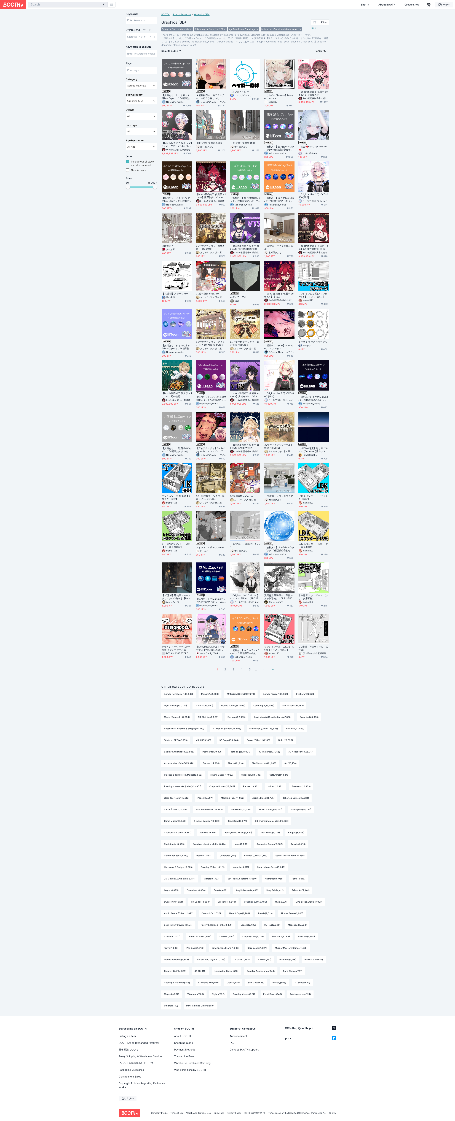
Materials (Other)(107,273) (241, 694)
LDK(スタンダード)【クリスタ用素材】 (313, 497)
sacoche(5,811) (241, 867)
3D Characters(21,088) (264, 763)
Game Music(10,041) (175, 821)
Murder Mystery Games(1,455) (291, 948)
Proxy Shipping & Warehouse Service (140, 1056)
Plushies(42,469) (295, 728)
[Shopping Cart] (428, 4)
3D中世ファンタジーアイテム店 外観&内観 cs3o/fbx (210, 343)
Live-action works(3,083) (309, 901)
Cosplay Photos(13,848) (222, 786)
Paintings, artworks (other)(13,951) (182, 786)
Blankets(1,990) (306, 936)
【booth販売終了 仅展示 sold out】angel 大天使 (245, 446)
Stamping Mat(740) (208, 982)
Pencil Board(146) (272, 994)
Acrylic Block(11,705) (263, 798)
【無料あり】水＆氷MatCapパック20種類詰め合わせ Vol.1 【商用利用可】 (279, 549)
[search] (104, 4)
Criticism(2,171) (172, 936)
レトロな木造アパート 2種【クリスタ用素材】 (176, 545)
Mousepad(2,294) (297, 925)
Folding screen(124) (300, 994)
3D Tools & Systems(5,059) (242, 878)
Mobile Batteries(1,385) (176, 959)
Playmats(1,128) (287, 959)
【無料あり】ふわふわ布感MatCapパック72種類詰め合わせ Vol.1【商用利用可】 (211, 398)
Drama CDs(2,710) (211, 913)
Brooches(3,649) (227, 901)
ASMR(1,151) (264, 959)
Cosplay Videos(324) (244, 994)
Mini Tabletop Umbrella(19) (200, 1005)
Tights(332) (218, 994)
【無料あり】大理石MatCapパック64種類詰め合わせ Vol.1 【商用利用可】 (177, 450)
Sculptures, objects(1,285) (211, 959)
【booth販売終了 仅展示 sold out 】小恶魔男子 (313, 93)
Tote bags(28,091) (240, 751)
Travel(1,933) (171, 948)
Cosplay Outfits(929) (175, 971)
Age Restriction (135, 140)
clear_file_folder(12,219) (176, 798)
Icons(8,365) (241, 844)
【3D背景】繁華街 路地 (242, 143)
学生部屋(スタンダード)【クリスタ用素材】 (313, 597)
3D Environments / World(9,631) (272, 821)
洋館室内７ (167, 245)
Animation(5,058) (274, 878)
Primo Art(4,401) (301, 890)
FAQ (232, 1042)
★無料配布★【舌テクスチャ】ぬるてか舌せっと (210, 97)
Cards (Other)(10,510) (176, 809)
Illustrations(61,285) (293, 705)
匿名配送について (129, 1049)
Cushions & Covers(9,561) (177, 832)
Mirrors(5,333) (212, 878)
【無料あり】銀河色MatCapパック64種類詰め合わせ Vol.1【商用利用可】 (279, 148)
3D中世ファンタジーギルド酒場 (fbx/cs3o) (278, 446)
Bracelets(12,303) (301, 786)
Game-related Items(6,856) (290, 855)
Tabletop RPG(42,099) (176, 740)
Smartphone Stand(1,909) (225, 948)
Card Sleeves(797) (293, 971)
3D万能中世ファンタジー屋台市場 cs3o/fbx (244, 343)
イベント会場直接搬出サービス (136, 1063)
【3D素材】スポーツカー (175, 293)
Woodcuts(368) (195, 994)
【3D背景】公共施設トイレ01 (245, 545)
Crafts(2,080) (227, 936)
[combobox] (68, 4)
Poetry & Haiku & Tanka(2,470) (216, 925)
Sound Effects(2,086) (200, 936)
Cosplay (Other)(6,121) (213, 867)
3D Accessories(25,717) (301, 751)
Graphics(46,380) (309, 717)
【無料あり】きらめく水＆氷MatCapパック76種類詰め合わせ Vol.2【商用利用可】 (177, 347)
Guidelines (219, 1113)
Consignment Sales (130, 1076)
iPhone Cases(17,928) (221, 774)
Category (131, 79)
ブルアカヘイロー (239, 91)
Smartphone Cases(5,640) (271, 867)
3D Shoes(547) (302, 982)
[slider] (128, 187)
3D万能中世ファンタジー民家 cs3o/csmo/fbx (210, 497)
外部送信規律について (255, 1113)
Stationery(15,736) (251, 774)
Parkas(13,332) (251, 786)
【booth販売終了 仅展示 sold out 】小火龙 (279, 295)
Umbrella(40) (171, 1005)
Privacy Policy (234, 1113)
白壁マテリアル (238, 297)
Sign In (365, 4)
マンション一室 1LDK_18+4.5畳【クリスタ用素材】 (279, 648)
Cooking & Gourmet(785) (177, 982)
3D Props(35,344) (229, 740)
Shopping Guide (183, 1042)
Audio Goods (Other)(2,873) (178, 913)
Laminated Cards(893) (227, 971)
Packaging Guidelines (131, 1069)
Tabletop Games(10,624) (296, 798)
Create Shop (412, 4)
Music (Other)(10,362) (270, 809)
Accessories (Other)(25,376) (179, 763)
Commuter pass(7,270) (176, 855)
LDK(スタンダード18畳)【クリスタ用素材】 (313, 545)
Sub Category (134, 94)
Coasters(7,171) (228, 855)
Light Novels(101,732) (175, 705)
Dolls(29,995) (285, 740)
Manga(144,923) (210, 694)
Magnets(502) (171, 994)
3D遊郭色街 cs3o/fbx (207, 293)
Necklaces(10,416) (241, 809)
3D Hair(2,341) (272, 925)
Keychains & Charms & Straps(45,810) (184, 728)
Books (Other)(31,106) (258, 740)
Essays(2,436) (248, 925)
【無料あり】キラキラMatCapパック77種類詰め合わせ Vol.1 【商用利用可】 (245, 652)
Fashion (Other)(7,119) (255, 855)
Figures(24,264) (211, 763)
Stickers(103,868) (305, 694)
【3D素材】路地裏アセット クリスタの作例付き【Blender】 (177, 597)
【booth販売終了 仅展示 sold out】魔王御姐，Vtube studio (211, 196)
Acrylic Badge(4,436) (246, 890)
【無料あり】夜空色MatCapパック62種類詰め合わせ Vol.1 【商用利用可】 (279, 199)
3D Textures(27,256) (269, 751)
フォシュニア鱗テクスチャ (210, 547)
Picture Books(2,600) (292, 913)
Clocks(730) (233, 982)
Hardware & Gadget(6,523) (178, 867)
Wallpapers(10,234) (300, 809)
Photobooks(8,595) (174, 844)
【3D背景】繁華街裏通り (209, 143)
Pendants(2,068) (281, 936)
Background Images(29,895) (179, 751)
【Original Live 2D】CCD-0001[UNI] (279, 395)
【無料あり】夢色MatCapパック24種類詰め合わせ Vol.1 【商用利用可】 (245, 199)
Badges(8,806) (296, 832)
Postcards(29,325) (212, 751)
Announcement (238, 1036)
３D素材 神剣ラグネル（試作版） (313, 648)
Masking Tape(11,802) (232, 798)
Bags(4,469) (220, 890)
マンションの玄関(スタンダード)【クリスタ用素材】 (312, 295)
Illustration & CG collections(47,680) (272, 717)
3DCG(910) (200, 971)
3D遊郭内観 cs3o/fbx (241, 496)
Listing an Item (127, 1036)
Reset (313, 27)
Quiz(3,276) (281, 901)
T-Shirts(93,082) (204, 705)
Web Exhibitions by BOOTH (190, 1069)
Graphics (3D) (202, 14)
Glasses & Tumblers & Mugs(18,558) (183, 774)
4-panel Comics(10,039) (207, 821)
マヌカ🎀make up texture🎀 (312, 148)
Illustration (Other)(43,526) (263, 728)
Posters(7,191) (204, 855)
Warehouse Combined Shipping (192, 1063)
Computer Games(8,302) (269, 844)
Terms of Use (176, 1113)
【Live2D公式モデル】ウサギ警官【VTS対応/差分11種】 (210, 648)
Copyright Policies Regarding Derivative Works (142, 1085)
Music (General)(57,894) (177, 717)
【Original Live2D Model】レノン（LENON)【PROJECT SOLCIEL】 (245, 597)
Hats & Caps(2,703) (239, 913)
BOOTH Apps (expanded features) (139, 1042)
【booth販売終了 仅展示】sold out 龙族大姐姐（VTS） (313, 247)
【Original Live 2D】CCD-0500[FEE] (313, 196)
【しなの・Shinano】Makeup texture (278, 97)
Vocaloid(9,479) (208, 832)
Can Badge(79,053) (263, 705)
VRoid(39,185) (203, 740)
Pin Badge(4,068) (200, 901)
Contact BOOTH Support (244, 1049)
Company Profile (159, 1113)
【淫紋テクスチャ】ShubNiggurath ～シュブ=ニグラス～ (210, 450)
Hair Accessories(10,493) (209, 809)
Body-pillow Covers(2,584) (178, 925)
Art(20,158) (290, 763)
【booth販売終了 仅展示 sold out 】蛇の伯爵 (177, 395)
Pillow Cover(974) (313, 959)
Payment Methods (184, 1049)
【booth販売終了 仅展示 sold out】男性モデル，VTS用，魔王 (245, 395)
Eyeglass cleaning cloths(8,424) (209, 844)
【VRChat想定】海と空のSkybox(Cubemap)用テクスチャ (313, 450)
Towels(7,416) (298, 844)
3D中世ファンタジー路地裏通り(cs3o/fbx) (210, 247)
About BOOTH (386, 4)
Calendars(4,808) (196, 890)
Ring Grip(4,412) (275, 890)
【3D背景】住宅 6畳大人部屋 (278, 247)
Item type (131, 125)
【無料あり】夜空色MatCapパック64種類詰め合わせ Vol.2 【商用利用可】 (313, 398)
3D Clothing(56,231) (208, 717)
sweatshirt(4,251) (173, 901)
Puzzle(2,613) (265, 913)
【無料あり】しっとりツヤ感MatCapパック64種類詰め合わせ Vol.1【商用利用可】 (177, 97)
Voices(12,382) (275, 786)
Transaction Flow (184, 1056)
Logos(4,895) (171, 890)
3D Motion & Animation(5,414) (180, 878)
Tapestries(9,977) (237, 821)
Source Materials (182, 14)
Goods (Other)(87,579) (233, 705)
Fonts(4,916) (298, 878)
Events (130, 110)
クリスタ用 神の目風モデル (312, 341)
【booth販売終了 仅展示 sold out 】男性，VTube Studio (177, 145)
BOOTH (165, 14)
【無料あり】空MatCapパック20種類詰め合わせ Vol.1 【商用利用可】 (211, 600)
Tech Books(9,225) (270, 832)
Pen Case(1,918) (195, 948)
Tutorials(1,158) (241, 959)
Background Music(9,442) (238, 832)
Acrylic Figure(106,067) (275, 694)
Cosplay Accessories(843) (261, 971)
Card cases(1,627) (257, 948)
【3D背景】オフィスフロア (278, 496)
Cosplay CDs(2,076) (253, 936)
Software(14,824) (278, 774)
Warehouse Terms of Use (198, 1113)
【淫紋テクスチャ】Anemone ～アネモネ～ (278, 347)
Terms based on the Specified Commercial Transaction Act (297, 1113)
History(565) (279, 982)
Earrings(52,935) (237, 717)
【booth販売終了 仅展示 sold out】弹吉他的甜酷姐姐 (245, 247)
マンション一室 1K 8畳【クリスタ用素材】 (176, 497)
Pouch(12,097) (205, 798)
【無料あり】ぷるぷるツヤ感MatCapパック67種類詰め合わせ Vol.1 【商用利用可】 (177, 199)
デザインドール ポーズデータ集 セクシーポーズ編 (176, 648)
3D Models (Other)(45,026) (226, 728)
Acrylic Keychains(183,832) (178, 694)
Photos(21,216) (236, 763)
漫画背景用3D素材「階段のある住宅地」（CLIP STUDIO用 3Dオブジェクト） (278, 597)
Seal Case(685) (256, 982)
